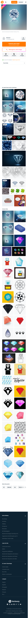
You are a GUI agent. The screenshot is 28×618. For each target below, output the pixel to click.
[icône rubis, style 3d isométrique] (8, 483)
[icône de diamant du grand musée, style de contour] (7, 555)
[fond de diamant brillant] (8, 131)
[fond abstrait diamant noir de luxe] (8, 142)
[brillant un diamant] (8, 95)
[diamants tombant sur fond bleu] (16, 162)
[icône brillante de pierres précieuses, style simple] (8, 459)
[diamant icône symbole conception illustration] (8, 589)
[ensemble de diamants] (19, 130)
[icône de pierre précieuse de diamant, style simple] (8, 447)
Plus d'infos (5, 63)
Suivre (23, 39)
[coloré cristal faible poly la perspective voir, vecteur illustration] (8, 544)
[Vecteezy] (2, 2)
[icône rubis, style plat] (8, 495)
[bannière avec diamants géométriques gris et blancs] (13, 219)
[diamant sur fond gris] (8, 165)
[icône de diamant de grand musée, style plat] (7, 365)
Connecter (21, 2)
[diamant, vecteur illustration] (18, 342)
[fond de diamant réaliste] (7, 181)
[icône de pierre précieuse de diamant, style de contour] (8, 471)
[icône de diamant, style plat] (8, 435)
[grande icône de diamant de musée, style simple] (18, 555)
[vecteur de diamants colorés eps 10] (11, 174)
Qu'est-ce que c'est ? (16, 59)
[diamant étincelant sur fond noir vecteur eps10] (8, 107)
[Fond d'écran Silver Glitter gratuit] (9, 191)
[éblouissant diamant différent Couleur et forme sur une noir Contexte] (9, 354)
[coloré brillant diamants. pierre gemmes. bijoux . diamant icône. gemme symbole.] (8, 507)
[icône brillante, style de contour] (8, 423)
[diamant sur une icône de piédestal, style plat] (8, 399)
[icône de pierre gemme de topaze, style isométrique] (8, 319)
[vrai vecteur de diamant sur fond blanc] (9, 238)
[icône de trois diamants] (8, 519)
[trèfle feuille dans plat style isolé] (10, 246)
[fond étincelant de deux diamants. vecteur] (8, 119)
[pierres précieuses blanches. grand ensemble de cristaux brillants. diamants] (20, 237)
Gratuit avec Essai (14, 44)
